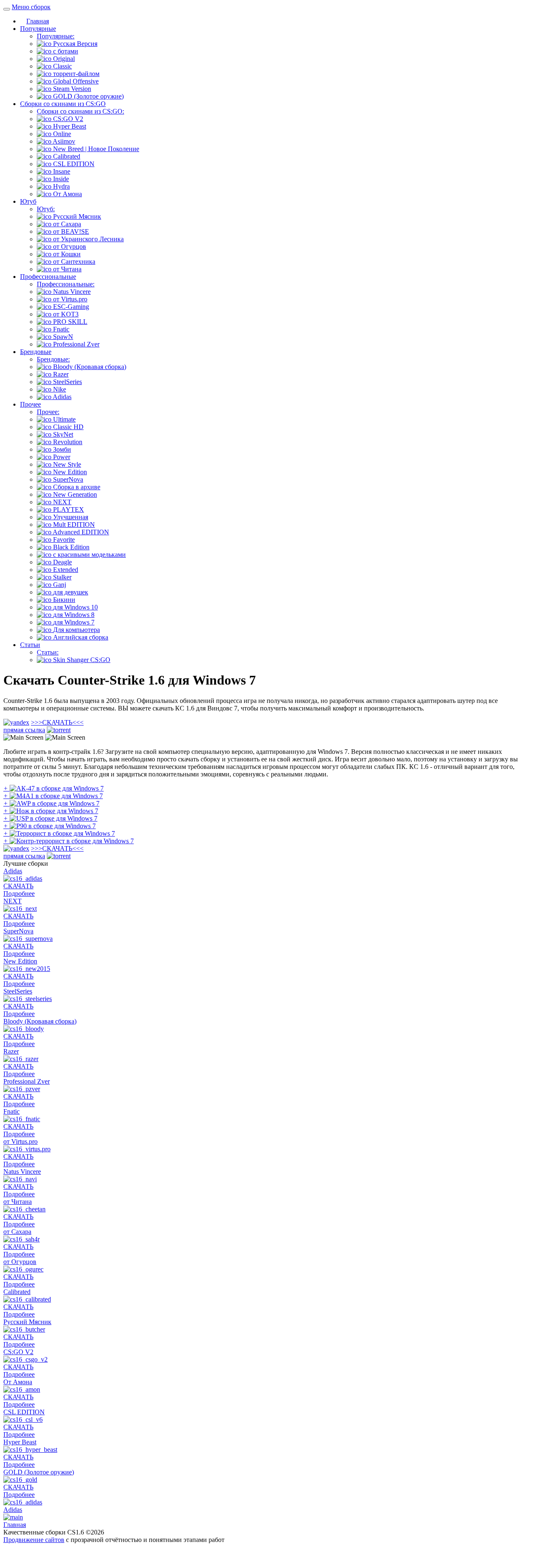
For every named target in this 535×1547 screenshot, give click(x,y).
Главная (37, 21)
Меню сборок (31, 6)
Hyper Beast (19, 1442)
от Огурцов (19, 1261)
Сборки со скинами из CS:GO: (80, 111)
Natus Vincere (22, 1171)
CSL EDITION (24, 1412)
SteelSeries (17, 991)
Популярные (38, 28)
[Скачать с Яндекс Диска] (16, 722)
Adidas (12, 871)
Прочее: (48, 411)
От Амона (17, 1381)
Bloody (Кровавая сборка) (39, 1021)
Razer (11, 1051)
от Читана (17, 1201)
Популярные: (55, 36)
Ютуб (28, 201)
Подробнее (19, 893)
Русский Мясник (27, 1321)
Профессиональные (48, 276)
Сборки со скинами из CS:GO (63, 103)
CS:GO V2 (18, 1351)
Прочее (30, 404)
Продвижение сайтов (33, 1539)
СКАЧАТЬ (43, 726)
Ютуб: (46, 208)
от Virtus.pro (20, 1141)
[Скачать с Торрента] (59, 729)
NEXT (12, 901)
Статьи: (48, 652)
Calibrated (17, 1291)
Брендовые (35, 351)
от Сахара (17, 1231)
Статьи (30, 644)
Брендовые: (53, 359)
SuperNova (18, 931)
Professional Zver (26, 1081)
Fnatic (11, 1111)
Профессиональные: (65, 284)
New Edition (20, 961)
